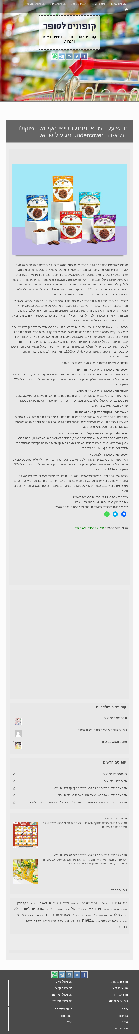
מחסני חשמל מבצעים (114, 754)
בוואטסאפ (24, 6)
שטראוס (69, 933)
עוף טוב (21, 927)
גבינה (116, 915)
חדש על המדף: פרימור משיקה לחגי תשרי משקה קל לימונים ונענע (90, 801)
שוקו (78, 933)
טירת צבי (59, 922)
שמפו (60, 933)
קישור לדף (80, 540)
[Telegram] (62, 69)
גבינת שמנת (75, 916)
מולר (116, 927)
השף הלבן (22, 915)
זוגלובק (123, 922)
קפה (98, 934)
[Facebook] (84, 69)
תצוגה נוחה (65, 1028)
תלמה (29, 933)
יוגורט (41, 921)
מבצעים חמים (79, 16)
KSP (124, 916)
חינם (99, 921)
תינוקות (38, 933)
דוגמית (43, 915)
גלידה (65, 915)
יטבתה (124, 928)
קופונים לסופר (118, 16)
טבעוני (67, 922)
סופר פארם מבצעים (115, 730)
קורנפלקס (106, 934)
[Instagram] (69, 69)
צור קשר (123, 1028)
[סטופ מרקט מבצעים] (25, 848)
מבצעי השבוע (120, 1001)
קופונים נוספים (118, 902)
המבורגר (34, 916)
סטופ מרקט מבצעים (115, 793)
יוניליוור (29, 921)
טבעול (75, 921)
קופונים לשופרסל (118, 1013)
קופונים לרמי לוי (63, 994)
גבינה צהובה (89, 915)
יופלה (17, 921)
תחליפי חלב (49, 933)
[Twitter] (77, 69)
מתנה (49, 927)
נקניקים (30, 928)
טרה (50, 921)
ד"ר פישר (54, 915)
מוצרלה (108, 928)
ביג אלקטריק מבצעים (115, 786)
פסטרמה (123, 934)
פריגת (115, 934)
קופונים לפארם (57, 16)
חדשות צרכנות (119, 994)
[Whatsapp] (54, 69)
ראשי (125, 1021)
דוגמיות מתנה (98, 16)
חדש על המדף (96, 540)
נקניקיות (39, 928)
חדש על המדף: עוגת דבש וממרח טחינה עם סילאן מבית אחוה (92, 808)
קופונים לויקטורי (63, 1001)
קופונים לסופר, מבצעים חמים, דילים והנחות (102, 742)
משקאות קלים (77, 928)
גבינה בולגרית (104, 916)
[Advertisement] (69, 98)
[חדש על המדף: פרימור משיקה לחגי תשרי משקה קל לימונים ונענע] (25, 885)
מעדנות (88, 928)
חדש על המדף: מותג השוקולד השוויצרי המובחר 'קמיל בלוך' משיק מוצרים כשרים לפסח (78, 815)
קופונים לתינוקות (36, 16)
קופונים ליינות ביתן (62, 1013)
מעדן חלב (98, 928)
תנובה (120, 939)
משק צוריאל (63, 927)
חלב (91, 921)
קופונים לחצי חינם (62, 1007)
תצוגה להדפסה (63, 1021)
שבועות (88, 933)
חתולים (84, 922)
